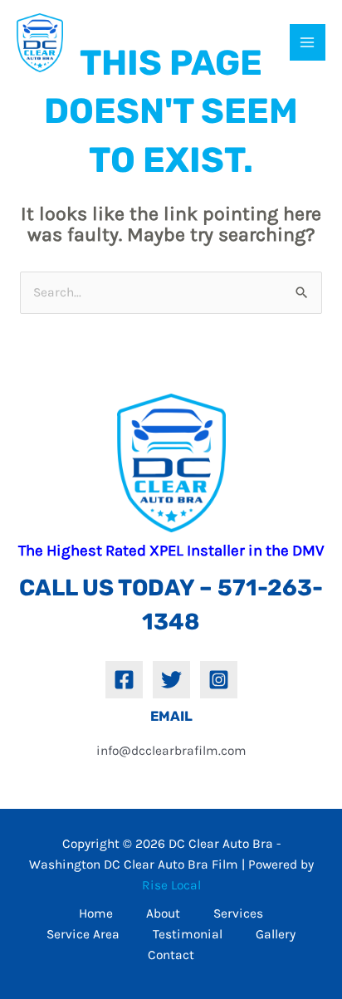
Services (238, 913)
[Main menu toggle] (307, 42)
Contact (171, 955)
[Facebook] (124, 679)
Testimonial (187, 934)
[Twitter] (171, 679)
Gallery (276, 934)
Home (96, 913)
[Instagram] (218, 679)
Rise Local (171, 885)
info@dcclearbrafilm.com (171, 750)
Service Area (83, 934)
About (163, 913)
